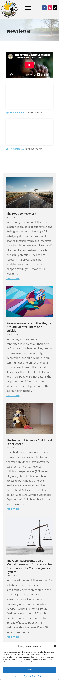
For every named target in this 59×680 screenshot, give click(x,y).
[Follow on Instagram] (50, 7)
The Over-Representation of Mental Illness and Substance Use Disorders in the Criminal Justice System (29, 566)
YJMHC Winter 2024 (16, 148)
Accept (29, 669)
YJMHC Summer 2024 (17, 112)
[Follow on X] (55, 7)
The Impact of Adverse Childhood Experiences (29, 442)
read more (13, 278)
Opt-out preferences (23, 676)
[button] (55, 646)
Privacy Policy (37, 676)
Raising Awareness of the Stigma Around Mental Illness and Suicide (28, 327)
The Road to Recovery (21, 213)
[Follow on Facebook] (44, 7)
